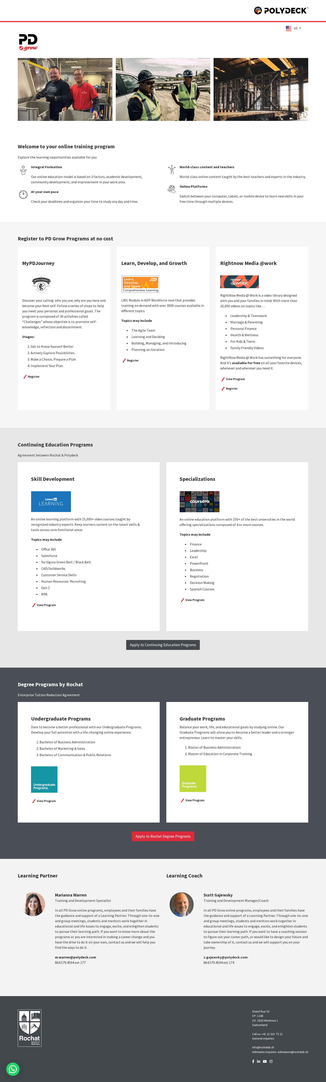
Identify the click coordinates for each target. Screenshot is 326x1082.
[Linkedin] (258, 1061)
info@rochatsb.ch (263, 1047)
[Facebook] (253, 1061)
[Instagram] (271, 1061)
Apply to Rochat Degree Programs (163, 836)
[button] (13, 1069)
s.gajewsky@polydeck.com (226, 957)
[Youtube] (265, 1061)
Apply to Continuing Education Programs (163, 644)
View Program (235, 379)
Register (33, 377)
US (295, 28)
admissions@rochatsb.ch (292, 1052)
